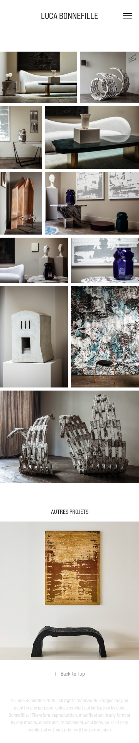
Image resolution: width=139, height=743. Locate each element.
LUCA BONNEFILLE (69, 16)
